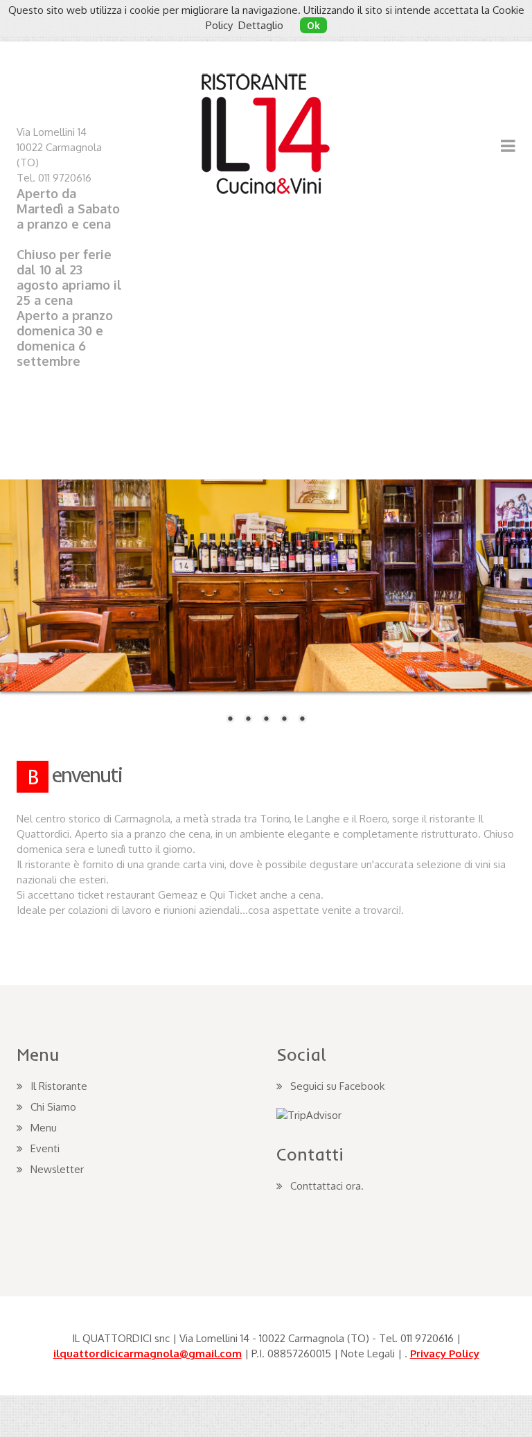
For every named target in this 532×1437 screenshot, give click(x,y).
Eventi (45, 1148)
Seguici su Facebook (337, 1086)
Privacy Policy (444, 1353)
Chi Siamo (53, 1106)
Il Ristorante (58, 1086)
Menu (43, 1127)
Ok (313, 25)
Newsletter (421, 56)
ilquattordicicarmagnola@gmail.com (147, 1353)
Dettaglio (260, 25)
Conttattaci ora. (327, 1185)
